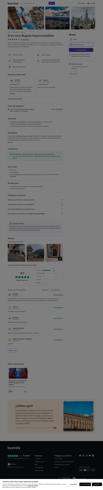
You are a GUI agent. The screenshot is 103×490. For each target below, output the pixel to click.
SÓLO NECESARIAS (85, 484)
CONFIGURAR (73, 484)
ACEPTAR (97, 484)
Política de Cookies (33, 485)
